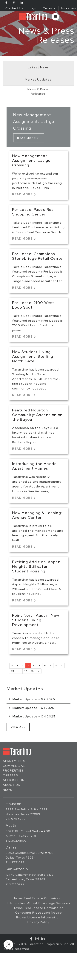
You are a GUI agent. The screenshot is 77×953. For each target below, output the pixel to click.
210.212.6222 (15, 884)
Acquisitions (15, 780)
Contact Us (14, 8)
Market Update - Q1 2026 (33, 708)
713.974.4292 (16, 819)
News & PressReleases (38, 91)
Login (33, 8)
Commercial (14, 766)
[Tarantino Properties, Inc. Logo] (33, 16)
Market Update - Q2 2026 (33, 699)
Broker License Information (38, 917)
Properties (13, 770)
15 (32, 670)
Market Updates (38, 79)
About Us (11, 785)
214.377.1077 (15, 862)
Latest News (38, 67)
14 (25, 670)
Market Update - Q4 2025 (33, 716)
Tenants (49, 8)
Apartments (14, 761)
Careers (10, 775)
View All (18, 727)
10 (12, 670)
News (7, 790)
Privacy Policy (38, 922)
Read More (28, 138)
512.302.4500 (16, 841)
